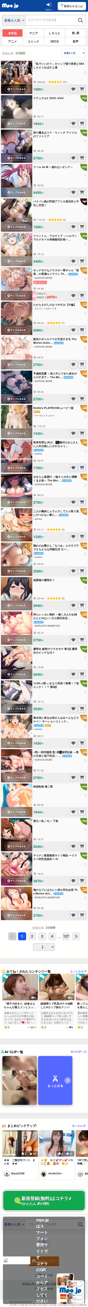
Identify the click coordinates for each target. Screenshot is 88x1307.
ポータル (77, 1126)
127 (66, 936)
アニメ (12, 41)
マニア (33, 33)
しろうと (54, 33)
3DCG (54, 41)
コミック (33, 41)
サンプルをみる (18, 89)
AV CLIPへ (77, 1051)
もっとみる (77, 971)
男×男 (75, 33)
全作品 (12, 33)
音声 (75, 41)
